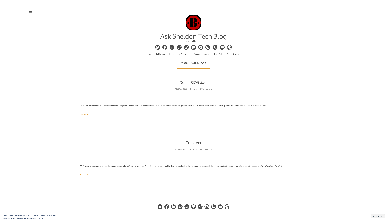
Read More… (84, 114)
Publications (161, 54)
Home (150, 54)
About (187, 54)
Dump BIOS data (193, 82)
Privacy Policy (218, 54)
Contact (197, 54)
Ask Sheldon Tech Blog (193, 36)
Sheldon (194, 89)
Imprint (206, 54)
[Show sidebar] (30, 12)
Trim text (193, 142)
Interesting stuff (175, 54)
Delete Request (233, 54)
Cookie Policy (39, 218)
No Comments (207, 89)
